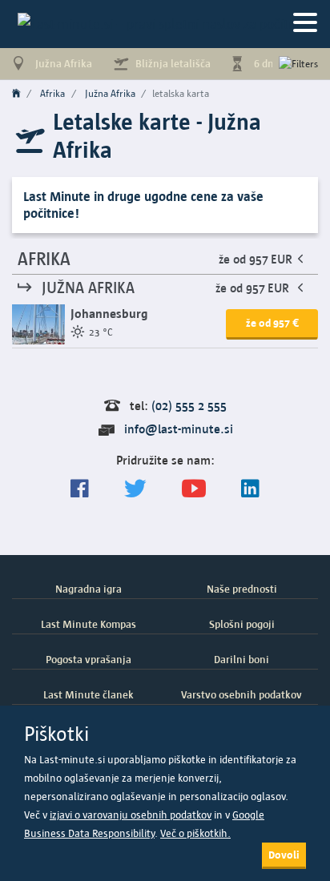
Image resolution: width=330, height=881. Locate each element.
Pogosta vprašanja (88, 659)
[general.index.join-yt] (194, 489)
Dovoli (284, 854)
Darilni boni (241, 659)
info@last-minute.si (178, 429)
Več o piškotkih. (195, 833)
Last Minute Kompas (88, 624)
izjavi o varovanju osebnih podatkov (130, 815)
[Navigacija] (305, 23)
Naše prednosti (242, 588)
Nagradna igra (88, 588)
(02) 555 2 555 (189, 405)
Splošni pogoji (242, 624)
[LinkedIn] (250, 489)
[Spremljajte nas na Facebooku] (79, 489)
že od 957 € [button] (272, 322)
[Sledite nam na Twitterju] (135, 489)
